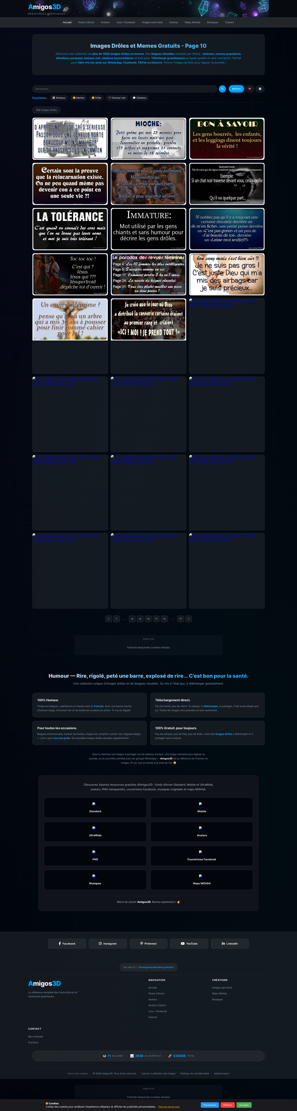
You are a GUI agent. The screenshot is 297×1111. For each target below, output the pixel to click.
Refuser (227, 1105)
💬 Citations (139, 97)
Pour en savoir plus (169, 1106)
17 (180, 618)
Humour (173, 22)
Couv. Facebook (126, 22)
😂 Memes (78, 97)
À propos (33, 1042)
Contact (229, 22)
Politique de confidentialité (194, 1073)
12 (164, 618)
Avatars (105, 22)
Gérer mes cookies (78, 1073)
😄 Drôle (96, 97)
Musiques (212, 22)
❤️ (249, 88)
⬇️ (260, 88)
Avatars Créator (157, 1005)
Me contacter (35, 1036)
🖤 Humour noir (116, 97)
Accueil (67, 22)
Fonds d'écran (86, 22)
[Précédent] (108, 618)
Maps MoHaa (192, 22)
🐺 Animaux (58, 97)
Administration (221, 1073)
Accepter (244, 1105)
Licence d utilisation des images (158, 1073)
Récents (236, 88)
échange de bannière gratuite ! (156, 967)
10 (148, 618)
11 (156, 618)
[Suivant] (188, 618)
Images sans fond (152, 22)
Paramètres (210, 1105)
